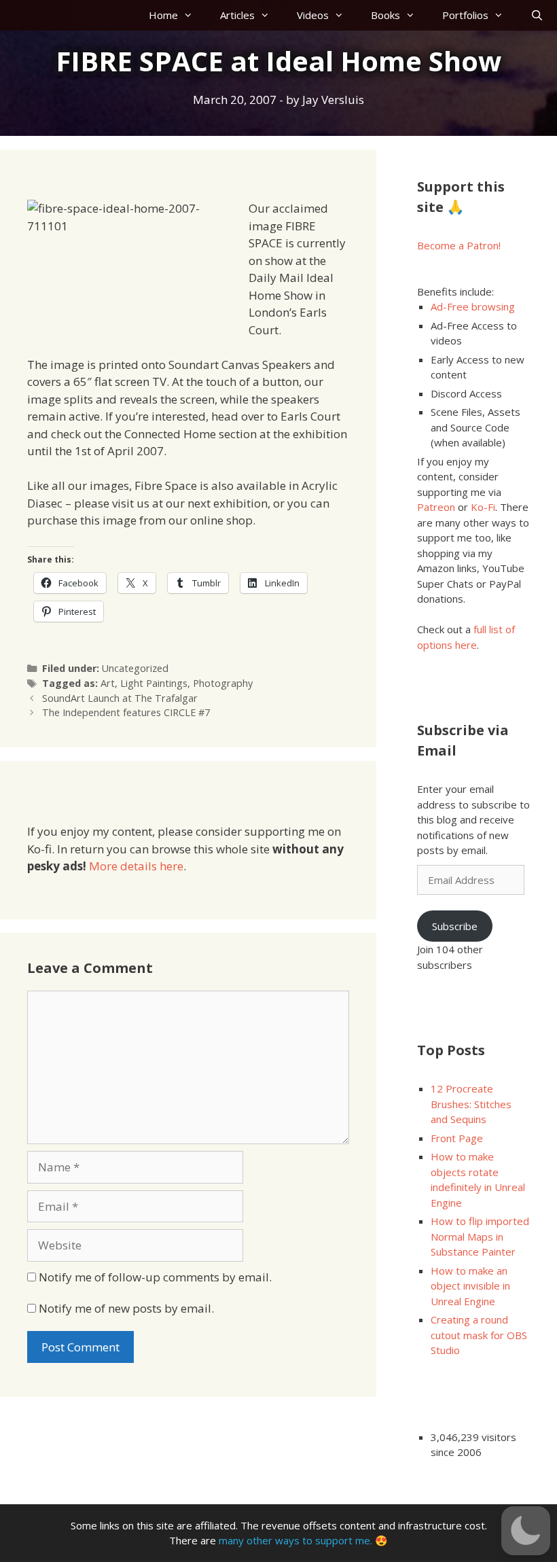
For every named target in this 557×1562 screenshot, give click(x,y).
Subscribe (455, 926)
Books (385, 15)
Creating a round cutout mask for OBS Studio (479, 1335)
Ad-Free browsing (473, 306)
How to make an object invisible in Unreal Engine (470, 1286)
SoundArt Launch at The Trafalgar (120, 698)
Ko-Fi (483, 507)
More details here (136, 866)
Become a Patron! (459, 245)
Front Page (457, 1138)
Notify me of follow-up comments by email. (155, 1277)
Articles (237, 15)
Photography (223, 683)
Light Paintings (153, 683)
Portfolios (465, 15)
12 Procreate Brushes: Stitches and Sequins (471, 1104)
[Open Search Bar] (537, 15)
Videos (313, 15)
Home (163, 15)
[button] (525, 1530)
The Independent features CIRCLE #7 (126, 712)
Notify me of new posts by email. (126, 1308)
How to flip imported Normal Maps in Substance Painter (480, 1236)
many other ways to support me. (295, 1540)
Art (108, 683)
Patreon (436, 507)
